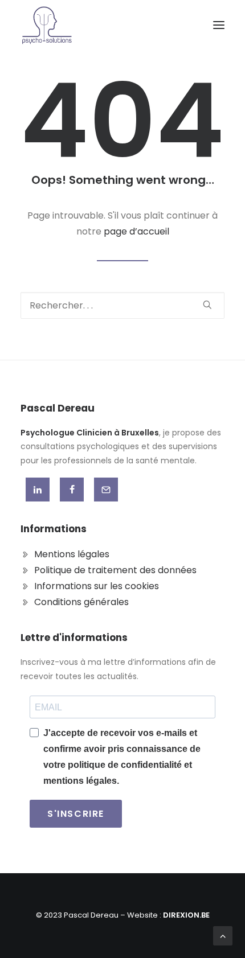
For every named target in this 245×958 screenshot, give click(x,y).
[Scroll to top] (222, 934)
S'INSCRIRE (75, 813)
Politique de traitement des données (115, 570)
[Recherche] (122, 305)
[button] (219, 25)
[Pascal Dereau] (47, 25)
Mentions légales (71, 554)
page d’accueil (136, 231)
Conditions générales (81, 601)
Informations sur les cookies (96, 586)
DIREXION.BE (186, 915)
